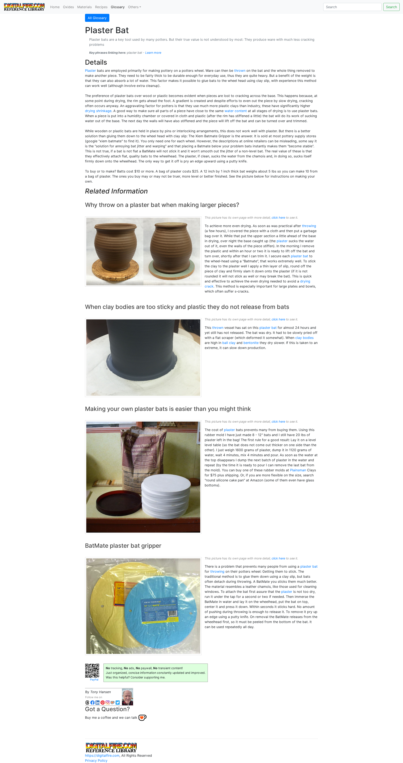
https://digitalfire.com (102, 755)
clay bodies (304, 338)
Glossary (118, 7)
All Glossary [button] (97, 18)
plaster (282, 241)
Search (391, 7)
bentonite (251, 343)
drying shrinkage (98, 111)
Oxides (68, 7)
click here (278, 217)
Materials (84, 7)
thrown (239, 70)
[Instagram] (107, 702)
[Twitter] (117, 702)
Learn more (153, 52)
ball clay (229, 343)
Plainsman (298, 470)
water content (236, 111)
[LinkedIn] (97, 702)
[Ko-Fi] (112, 702)
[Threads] (87, 702)
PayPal (94, 679)
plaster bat (299, 256)
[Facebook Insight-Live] (92, 702)
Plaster (90, 70)
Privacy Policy (96, 760)
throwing (309, 226)
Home (55, 7)
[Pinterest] (102, 702)
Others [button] (133, 7)
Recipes (101, 7)
